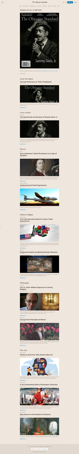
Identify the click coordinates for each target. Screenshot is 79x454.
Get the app (45, 449)
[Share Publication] (66, 2)
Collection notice (48, 446)
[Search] (63, 2)
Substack (34, 451)
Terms (44, 446)
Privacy (41, 446)
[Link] (18, 79)
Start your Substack (36, 449)
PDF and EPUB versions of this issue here (48, 71)
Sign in (75, 2)
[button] (20, 6)
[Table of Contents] (1, 227)
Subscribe (70, 2)
